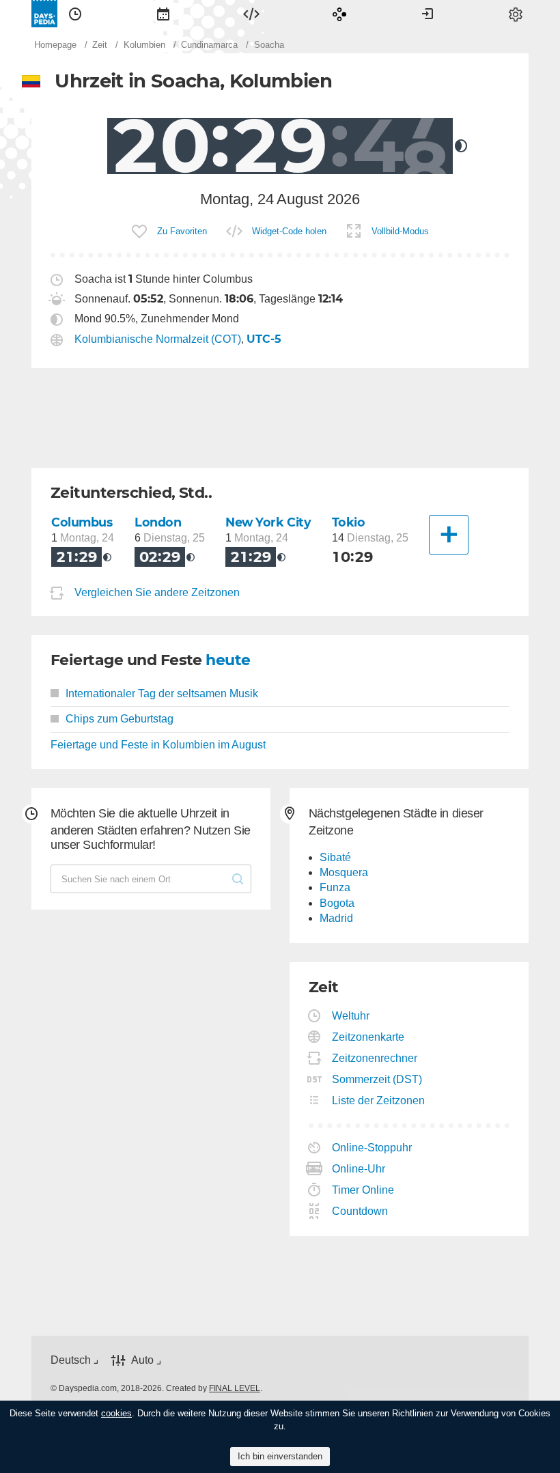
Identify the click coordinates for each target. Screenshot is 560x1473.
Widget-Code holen (289, 231)
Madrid (336, 918)
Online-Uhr (359, 1169)
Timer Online (363, 1190)
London (158, 522)
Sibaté (335, 857)
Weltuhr (351, 1016)
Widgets (251, 13)
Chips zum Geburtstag (119, 719)
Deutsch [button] (71, 1360)
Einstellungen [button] (516, 13)
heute (228, 660)
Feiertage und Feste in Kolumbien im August (158, 744)
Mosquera (344, 872)
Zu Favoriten (182, 231)
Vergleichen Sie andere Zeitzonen (157, 592)
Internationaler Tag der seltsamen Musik (162, 693)
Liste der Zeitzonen (379, 1100)
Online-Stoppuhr (372, 1147)
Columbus (82, 522)
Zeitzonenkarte (368, 1037)
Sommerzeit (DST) (377, 1079)
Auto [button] (142, 1360)
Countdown (360, 1211)
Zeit (75, 13)
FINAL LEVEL (234, 1388)
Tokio (348, 522)
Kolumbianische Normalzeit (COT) (157, 339)
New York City (268, 522)
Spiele (339, 13)
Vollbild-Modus (400, 231)
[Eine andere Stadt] (448, 535)
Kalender (163, 13)
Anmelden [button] (427, 13)
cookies (116, 1413)
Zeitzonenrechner (375, 1058)
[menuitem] (75, 13)
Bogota (337, 903)
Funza (335, 887)
